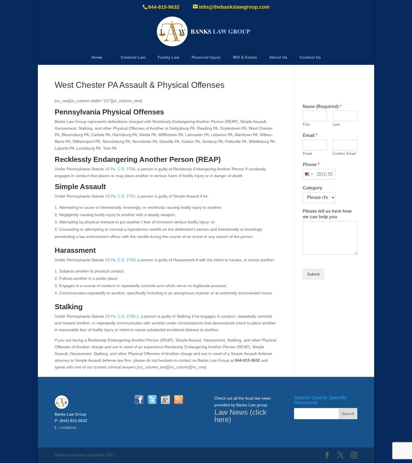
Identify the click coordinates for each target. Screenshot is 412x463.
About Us (278, 57)
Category (312, 187)
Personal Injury (206, 57)
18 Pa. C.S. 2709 (120, 260)
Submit (313, 274)
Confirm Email (344, 154)
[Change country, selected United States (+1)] (308, 174)
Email (310, 135)
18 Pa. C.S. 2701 (120, 196)
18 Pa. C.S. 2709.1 (122, 316)
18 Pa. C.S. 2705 (120, 169)
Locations (67, 427)
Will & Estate (245, 57)
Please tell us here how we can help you (327, 214)
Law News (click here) (240, 416)
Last (336, 124)
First (306, 124)
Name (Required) (322, 106)
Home (96, 57)
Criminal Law (133, 57)
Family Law (168, 57)
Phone (311, 164)
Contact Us (310, 57)
